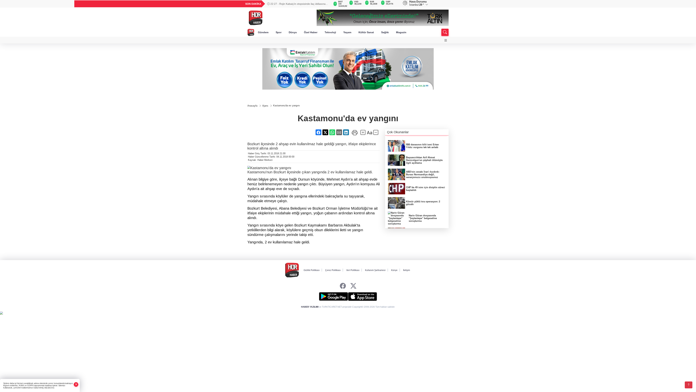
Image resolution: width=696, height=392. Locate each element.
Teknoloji (330, 32)
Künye (394, 270)
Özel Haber (310, 32)
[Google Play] (333, 296)
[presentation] (326, 4)
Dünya (293, 32)
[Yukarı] (688, 384)
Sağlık (385, 32)
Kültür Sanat (366, 32)
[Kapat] (76, 384)
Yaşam (347, 32)
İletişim (406, 270)
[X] (353, 286)
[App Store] (362, 296)
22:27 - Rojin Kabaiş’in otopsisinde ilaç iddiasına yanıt (296, 3)
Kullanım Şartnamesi (375, 270)
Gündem (263, 32)
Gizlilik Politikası (312, 270)
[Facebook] (342, 286)
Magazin (401, 32)
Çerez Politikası (333, 270)
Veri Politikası (352, 270)
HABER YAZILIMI (309, 307)
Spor (278, 32)
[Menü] (446, 40)
